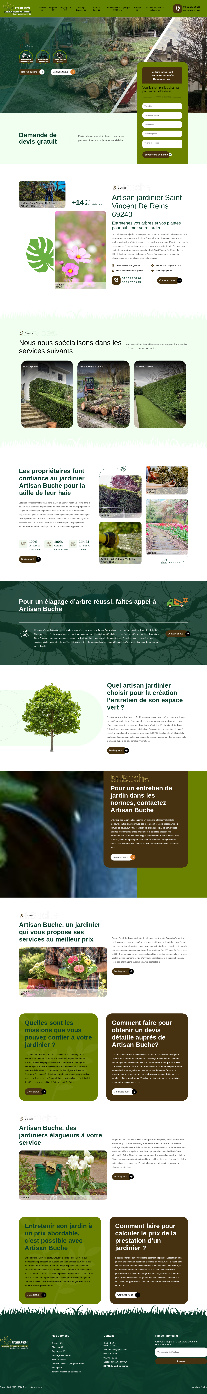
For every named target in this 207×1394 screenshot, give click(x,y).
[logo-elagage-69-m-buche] (17, 8)
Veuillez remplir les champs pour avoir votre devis (161, 89)
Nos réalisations (29, 72)
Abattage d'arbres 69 (81, 8)
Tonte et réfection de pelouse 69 (155, 8)
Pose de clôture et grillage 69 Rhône (118, 8)
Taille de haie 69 (96, 8)
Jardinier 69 (42, 8)
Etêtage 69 (137, 8)
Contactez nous (60, 72)
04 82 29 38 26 (191, 6)
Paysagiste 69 (65, 8)
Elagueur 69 (53, 8)
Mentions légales (199, 1387)
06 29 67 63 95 (191, 10)
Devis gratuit (27, 559)
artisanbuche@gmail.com (115, 1349)
